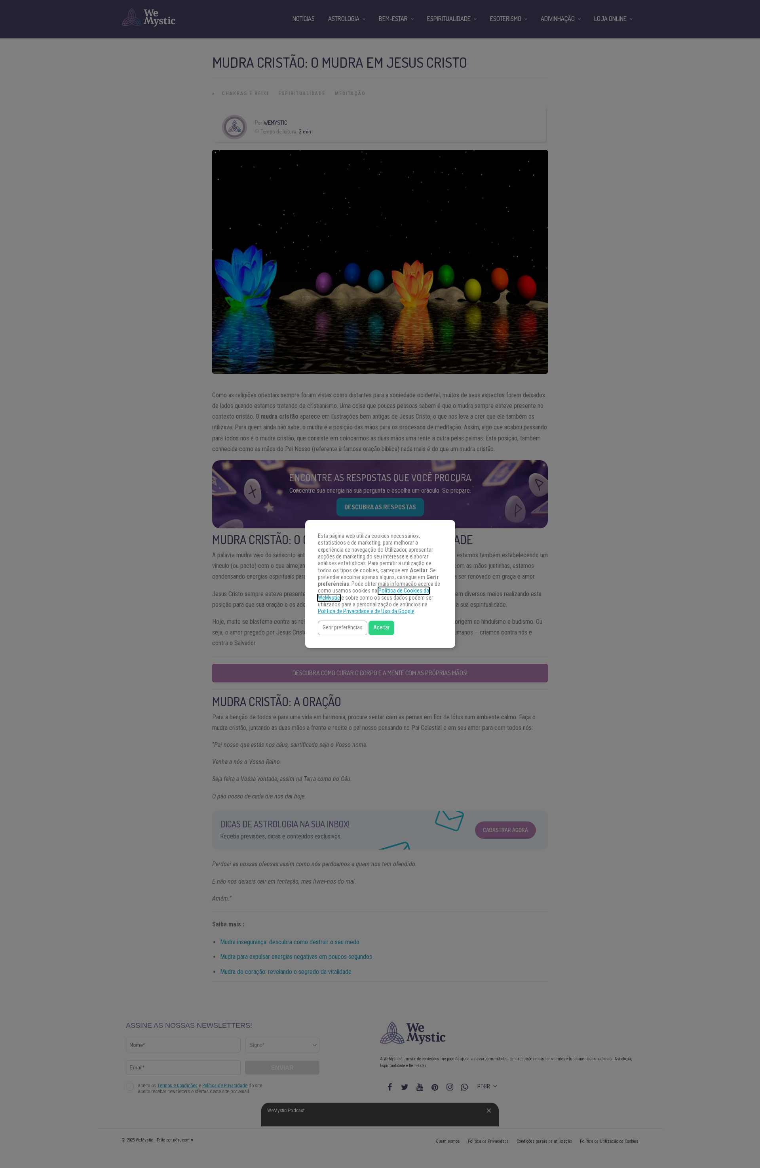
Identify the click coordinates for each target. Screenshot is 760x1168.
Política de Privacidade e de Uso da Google (366, 611)
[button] (342, 628)
